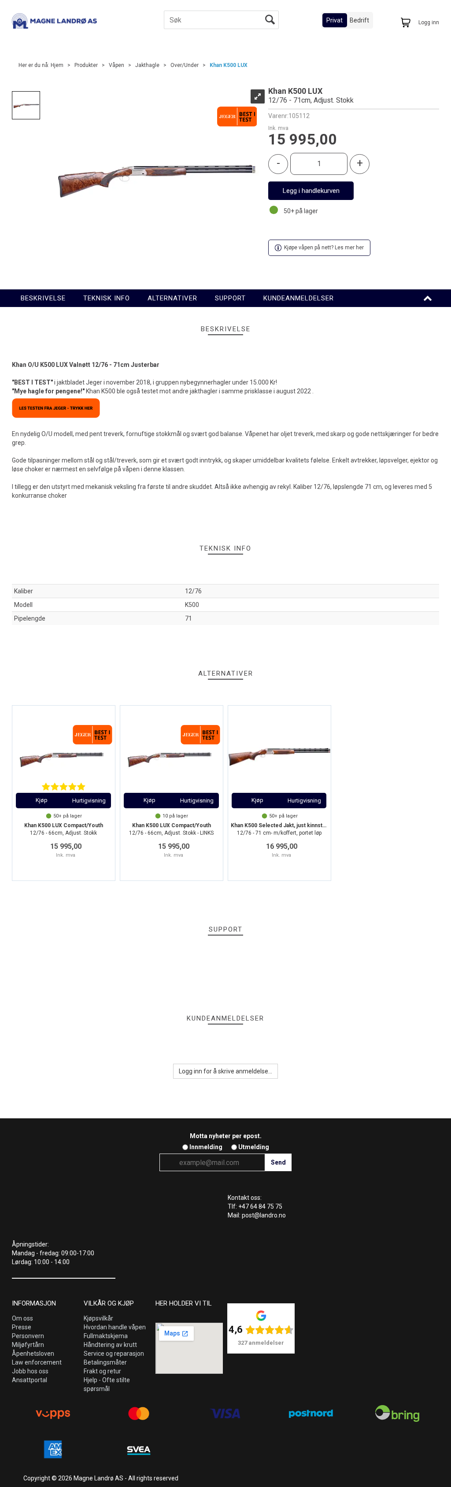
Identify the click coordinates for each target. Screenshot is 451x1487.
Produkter (86, 65)
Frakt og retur (102, 1371)
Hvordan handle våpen (115, 1327)
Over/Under (184, 65)
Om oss (22, 1318)
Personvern (28, 1335)
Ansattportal (29, 1379)
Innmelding (205, 1146)
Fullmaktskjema (106, 1335)
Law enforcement (37, 1362)
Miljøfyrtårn (28, 1344)
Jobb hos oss (30, 1371)
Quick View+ (89, 800)
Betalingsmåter (105, 1362)
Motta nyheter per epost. (226, 1135)
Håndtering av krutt (110, 1344)
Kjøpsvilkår (98, 1318)
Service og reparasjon (114, 1353)
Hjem (57, 65)
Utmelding (253, 1146)
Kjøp (311, 190)
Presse (21, 1327)
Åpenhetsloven (33, 1353)
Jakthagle (147, 65)
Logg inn (428, 22)
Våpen (116, 65)
